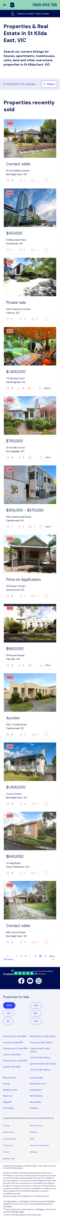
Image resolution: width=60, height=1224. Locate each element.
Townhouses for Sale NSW (15, 1048)
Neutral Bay (35, 1102)
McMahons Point (38, 1083)
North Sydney (36, 1096)
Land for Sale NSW (12, 1066)
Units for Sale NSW (12, 1054)
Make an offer (9, 1158)
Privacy (6, 1152)
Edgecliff (7, 1102)
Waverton (7, 1096)
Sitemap (33, 1152)
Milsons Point (9, 1077)
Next (52, 956)
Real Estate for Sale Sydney (43, 1036)
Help (32, 1139)
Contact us (8, 1145)
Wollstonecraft (10, 1090)
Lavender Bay (36, 1077)
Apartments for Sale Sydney (43, 1063)
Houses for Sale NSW (13, 1042)
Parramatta (8, 1108)
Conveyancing (9, 1139)
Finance (33, 1132)
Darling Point (36, 1090)
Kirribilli (6, 1083)
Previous (8, 959)
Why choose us (36, 1125)
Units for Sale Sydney (40, 1057)
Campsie (34, 1108)
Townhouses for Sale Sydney (40, 1050)
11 (45, 956)
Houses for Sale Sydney (41, 1042)
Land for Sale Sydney (40, 1069)
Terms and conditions (39, 1145)
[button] (6, 5)
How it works (8, 1132)
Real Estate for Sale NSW (15, 1036)
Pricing (6, 1125)
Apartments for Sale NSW (15, 1060)
